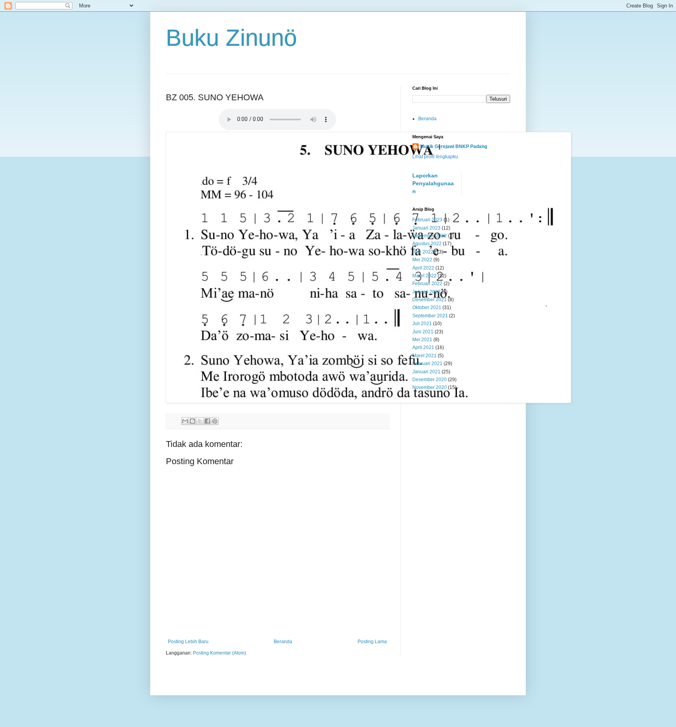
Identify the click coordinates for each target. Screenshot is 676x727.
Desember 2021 (429, 299)
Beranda (283, 641)
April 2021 (423, 347)
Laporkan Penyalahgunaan (433, 183)
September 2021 (430, 315)
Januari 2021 (426, 371)
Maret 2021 (424, 355)
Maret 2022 (424, 276)
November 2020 (429, 387)
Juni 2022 (422, 252)
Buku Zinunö (231, 38)
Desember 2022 (429, 236)
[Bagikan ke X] (200, 421)
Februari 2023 (427, 219)
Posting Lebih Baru (188, 641)
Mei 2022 (422, 259)
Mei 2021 (422, 339)
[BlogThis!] (192, 421)
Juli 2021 (422, 323)
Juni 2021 (422, 332)
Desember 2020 (429, 379)
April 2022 (423, 268)
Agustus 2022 (427, 243)
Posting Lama (372, 641)
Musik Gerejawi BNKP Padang (453, 146)
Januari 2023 (426, 228)
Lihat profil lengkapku (435, 156)
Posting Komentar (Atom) (219, 653)
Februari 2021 (427, 363)
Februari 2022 (427, 283)
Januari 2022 (426, 292)
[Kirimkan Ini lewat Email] (185, 421)
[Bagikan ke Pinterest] (215, 421)
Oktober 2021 (426, 307)
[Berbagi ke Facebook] (207, 421)
